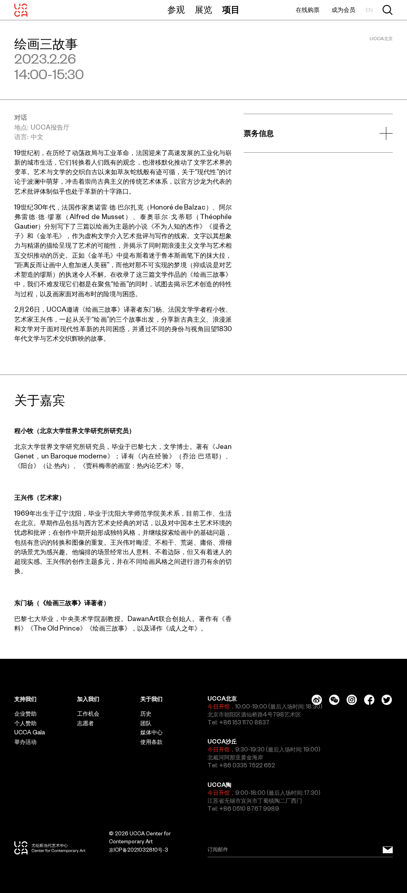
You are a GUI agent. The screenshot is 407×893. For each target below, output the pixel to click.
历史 (145, 713)
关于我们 (151, 699)
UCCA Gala (29, 732)
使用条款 (151, 742)
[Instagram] (351, 700)
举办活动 (25, 742)
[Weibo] (317, 700)
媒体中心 (151, 732)
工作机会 (88, 713)
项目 (231, 9)
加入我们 (88, 699)
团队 (145, 723)
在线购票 (308, 10)
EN (369, 10)
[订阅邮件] (387, 849)
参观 (176, 9)
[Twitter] (386, 700)
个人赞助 (25, 723)
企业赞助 (25, 713)
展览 (203, 9)
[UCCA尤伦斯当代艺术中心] (20, 10)
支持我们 (25, 699)
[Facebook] (369, 700)
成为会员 (343, 10)
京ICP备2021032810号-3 (138, 849)
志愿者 (85, 723)
